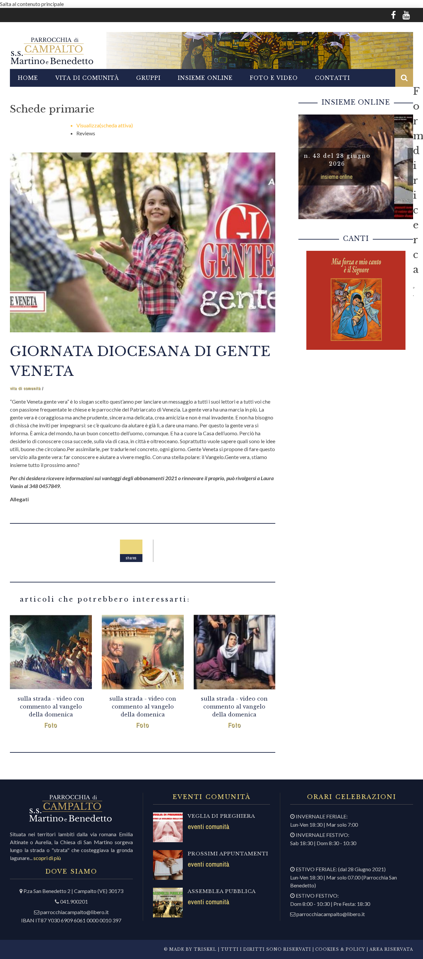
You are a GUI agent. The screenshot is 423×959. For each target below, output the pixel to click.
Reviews (85, 133)
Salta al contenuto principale (32, 4)
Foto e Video (274, 78)
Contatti (332, 78)
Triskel (205, 949)
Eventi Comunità (208, 826)
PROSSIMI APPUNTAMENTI (228, 853)
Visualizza (104, 125)
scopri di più (47, 858)
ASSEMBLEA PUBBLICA (222, 891)
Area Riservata (391, 949)
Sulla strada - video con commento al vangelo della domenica (51, 706)
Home (28, 78)
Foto (50, 725)
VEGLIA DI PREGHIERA (221, 816)
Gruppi (148, 78)
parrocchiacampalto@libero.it (74, 912)
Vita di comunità (87, 78)
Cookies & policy (339, 949)
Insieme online (205, 78)
